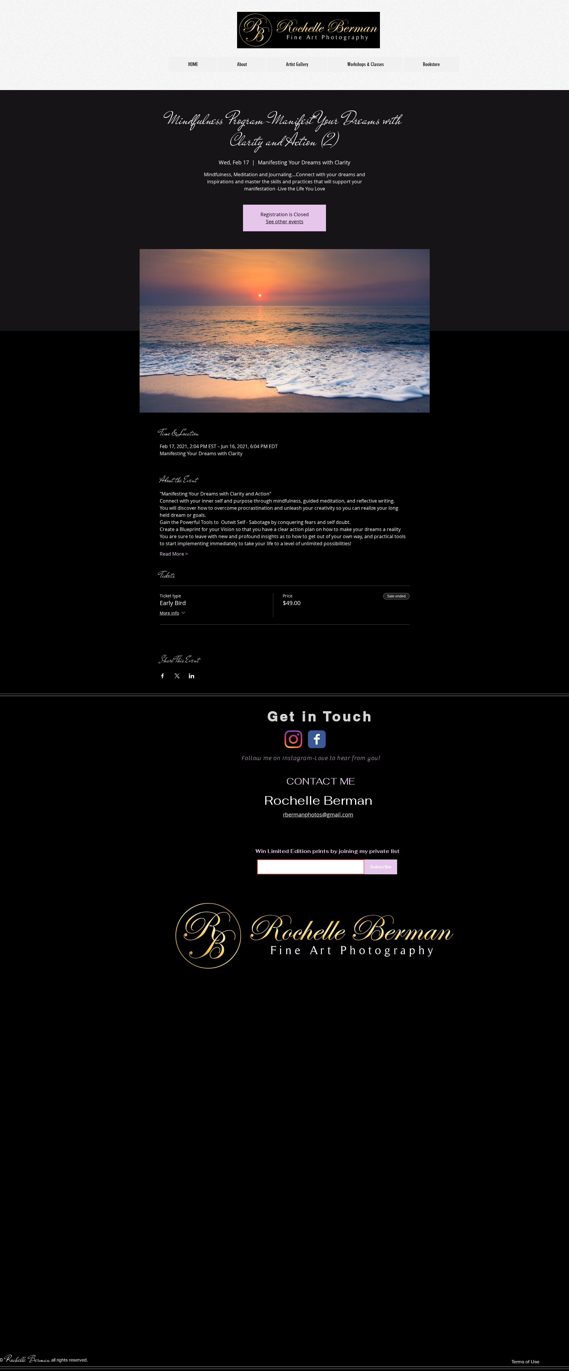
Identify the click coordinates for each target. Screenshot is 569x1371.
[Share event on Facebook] (162, 676)
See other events (284, 221)
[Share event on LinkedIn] (191, 676)
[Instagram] (293, 739)
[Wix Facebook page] (317, 739)
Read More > (174, 554)
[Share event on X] (177, 676)
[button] (296, 64)
